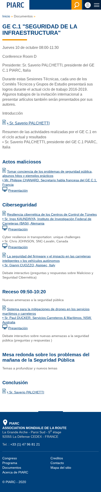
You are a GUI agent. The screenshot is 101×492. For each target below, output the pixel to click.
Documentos (11, 467)
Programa (9, 463)
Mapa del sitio (60, 467)
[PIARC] (14, 5)
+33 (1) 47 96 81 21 (25, 444)
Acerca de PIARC (15, 472)
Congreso (9, 458)
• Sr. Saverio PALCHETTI (28, 123)
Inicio (6, 16)
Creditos (56, 458)
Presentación (18, 190)
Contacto (57, 463)
